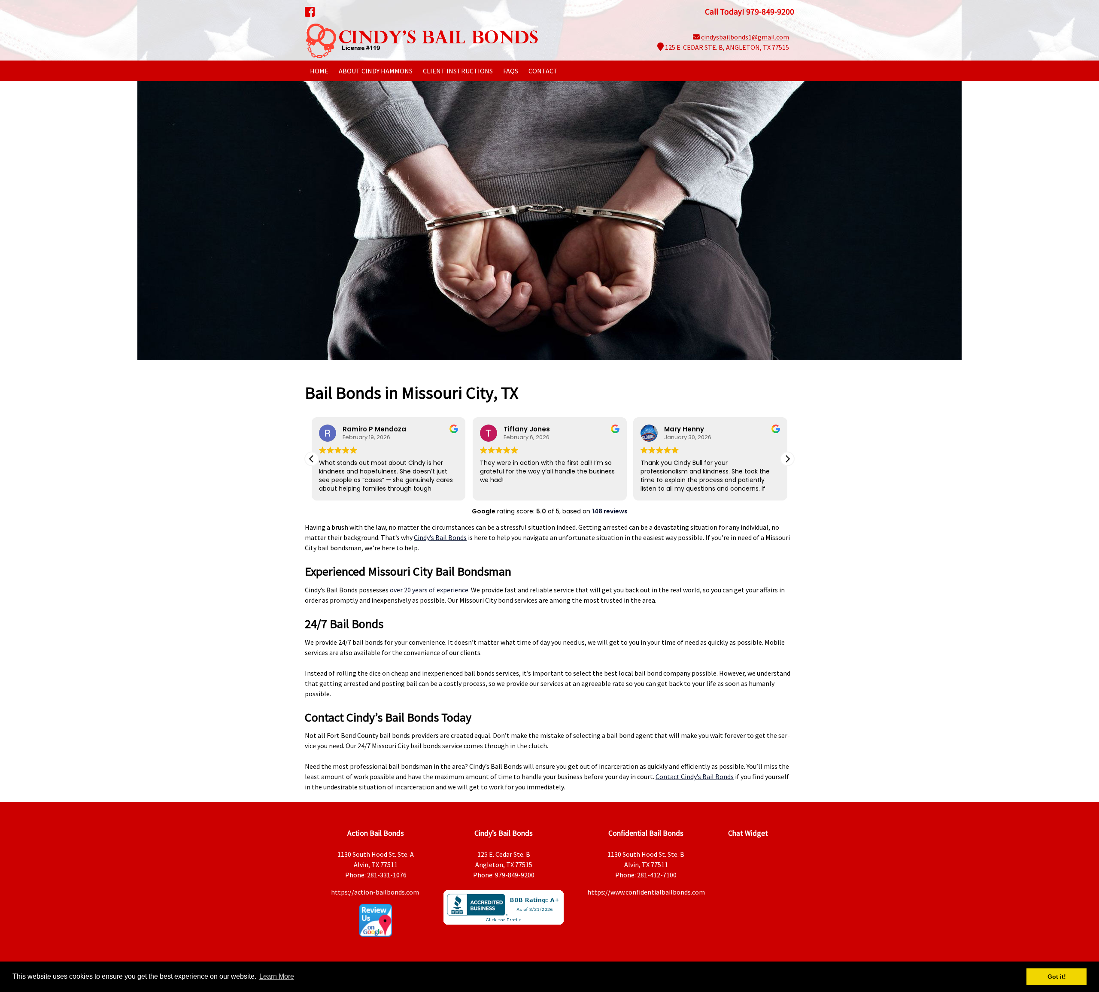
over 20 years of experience (429, 589)
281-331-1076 (387, 875)
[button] (787, 458)
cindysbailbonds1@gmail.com (745, 37)
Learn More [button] (276, 976)
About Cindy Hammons (376, 71)
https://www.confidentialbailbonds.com (646, 892)
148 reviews (610, 511)
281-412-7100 (657, 875)
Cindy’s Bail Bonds (440, 537)
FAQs (510, 71)
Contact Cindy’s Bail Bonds (695, 776)
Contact (543, 71)
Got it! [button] (1056, 976)
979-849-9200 (514, 875)
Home (319, 71)
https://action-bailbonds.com (375, 892)
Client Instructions (458, 71)
